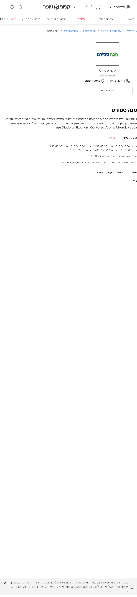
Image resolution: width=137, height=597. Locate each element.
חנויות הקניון (89, 31)
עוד (126, 591)
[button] (135, 181)
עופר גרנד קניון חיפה (111, 31)
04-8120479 (118, 80)
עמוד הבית (131, 31)
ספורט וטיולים (71, 31)
